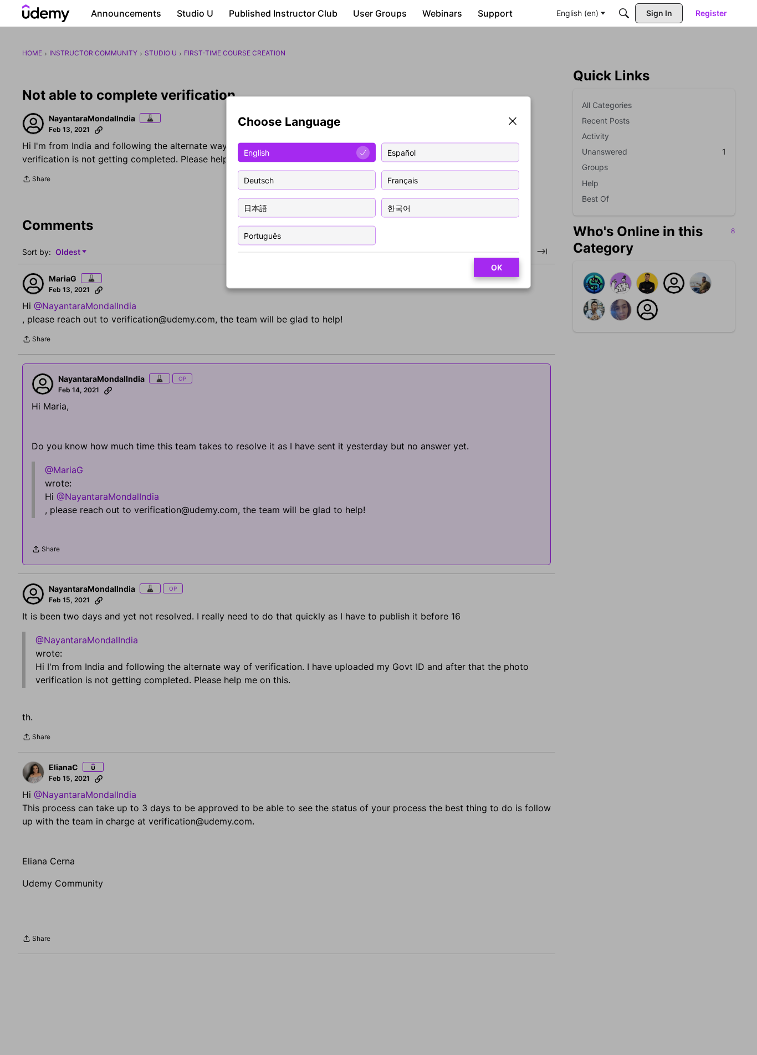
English (256, 152)
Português (262, 235)
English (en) (577, 13)
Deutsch (259, 180)
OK (496, 267)
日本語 (255, 207)
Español (401, 152)
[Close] (512, 122)
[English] (46, 13)
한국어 (399, 207)
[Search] (624, 13)
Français (402, 180)
